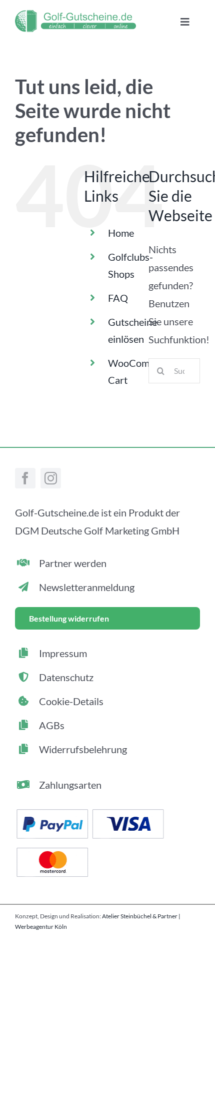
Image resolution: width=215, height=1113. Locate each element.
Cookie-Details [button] (71, 701)
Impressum (63, 653)
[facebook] (25, 478)
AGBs (51, 725)
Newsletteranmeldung (86, 587)
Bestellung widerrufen (69, 618)
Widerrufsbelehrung (83, 749)
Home (121, 233)
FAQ (118, 298)
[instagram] (50, 478)
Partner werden (72, 563)
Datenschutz (66, 677)
